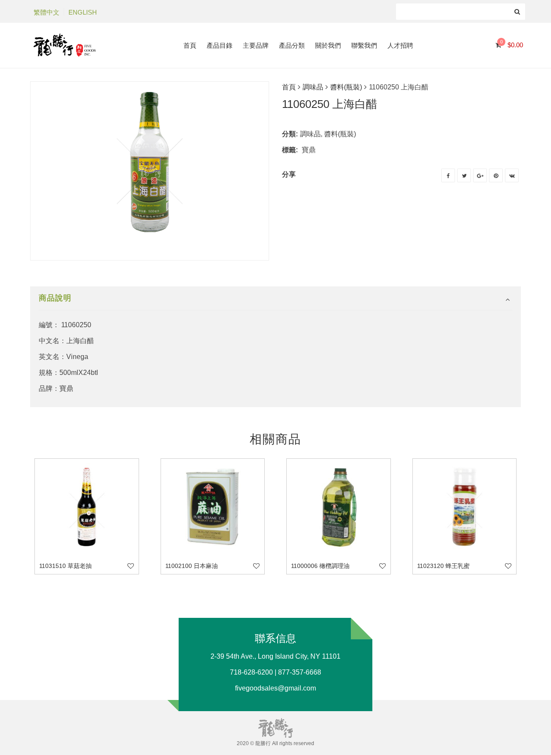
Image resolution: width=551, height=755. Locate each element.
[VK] (512, 175)
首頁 (289, 87)
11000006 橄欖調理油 (320, 565)
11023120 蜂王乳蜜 (443, 565)
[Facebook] (448, 175)
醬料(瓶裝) (346, 87)
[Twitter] (464, 175)
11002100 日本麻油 (191, 565)
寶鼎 (309, 149)
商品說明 (55, 298)
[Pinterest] (496, 175)
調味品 (313, 87)
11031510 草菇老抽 (65, 565)
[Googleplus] (480, 175)
